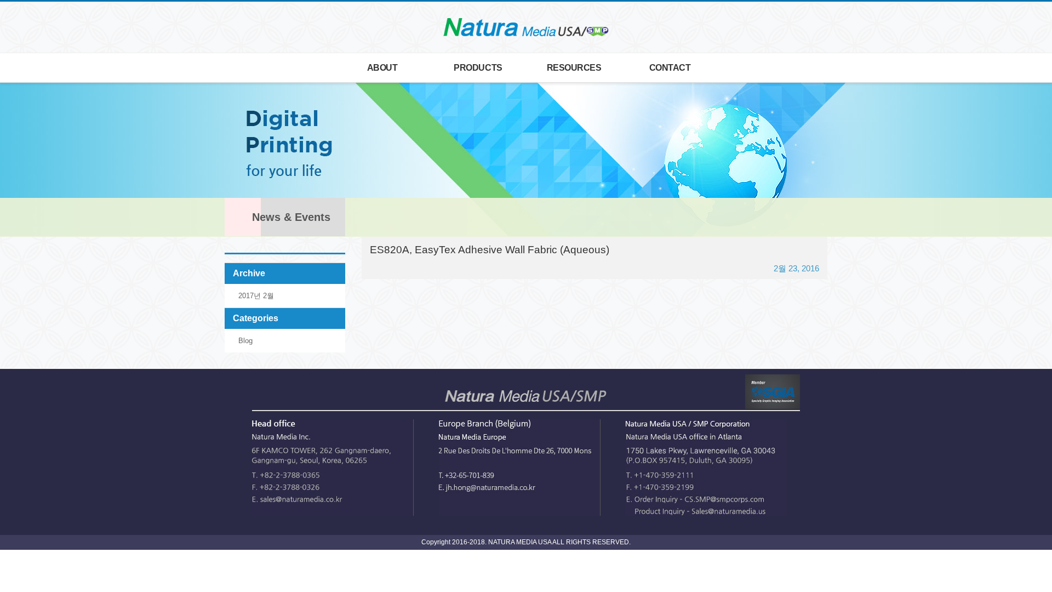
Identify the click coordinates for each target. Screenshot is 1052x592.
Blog (245, 341)
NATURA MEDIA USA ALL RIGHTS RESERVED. (559, 542)
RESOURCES (574, 66)
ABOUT (382, 66)
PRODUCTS (478, 66)
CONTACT (670, 66)
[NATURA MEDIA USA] (526, 27)
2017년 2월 (256, 296)
